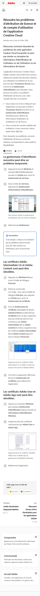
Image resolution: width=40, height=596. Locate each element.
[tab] (7, 151)
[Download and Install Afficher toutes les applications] (37, 10)
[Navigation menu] (3, 3)
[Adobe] (11, 3)
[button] (24, 3)
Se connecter (33, 3)
